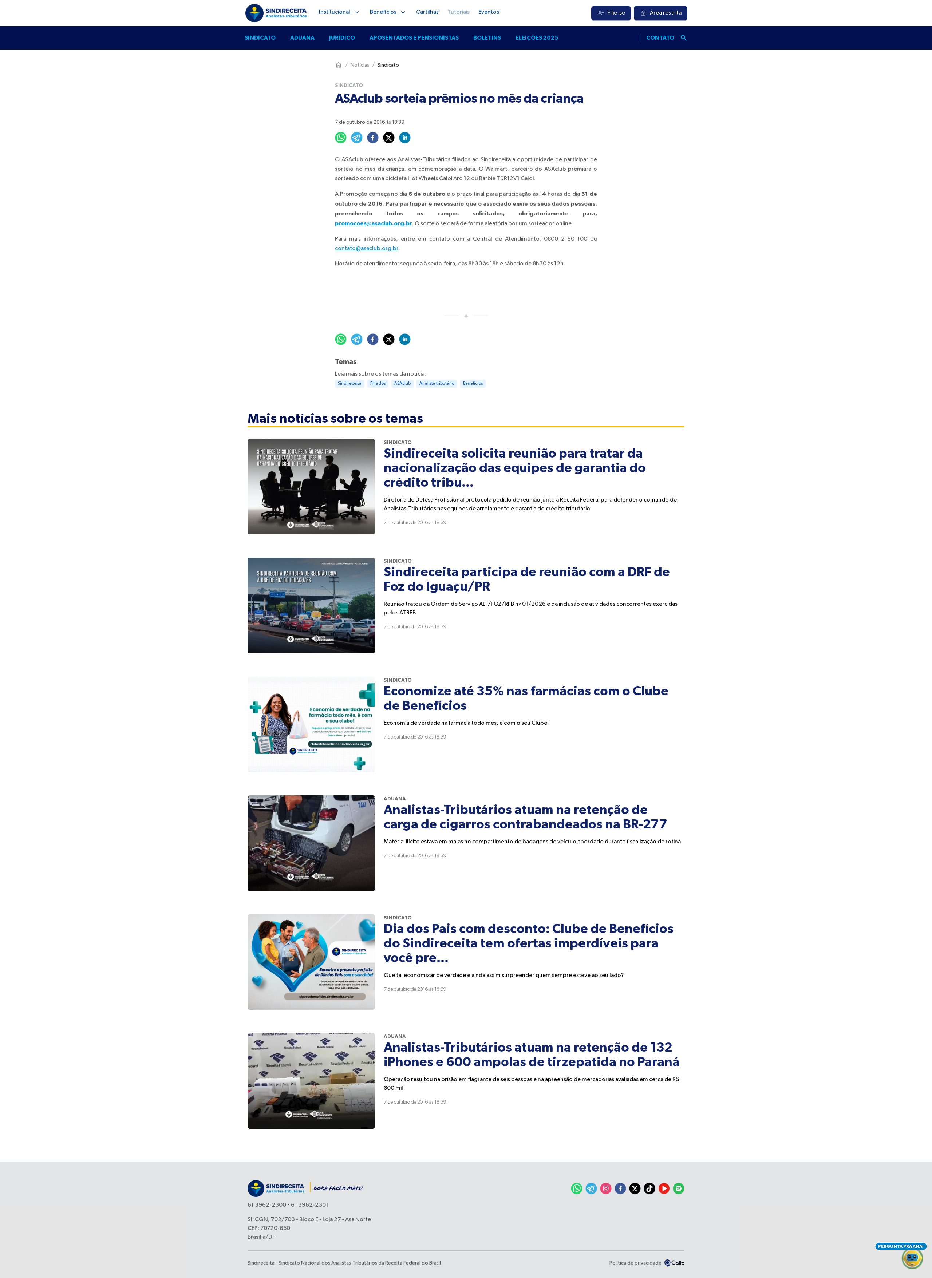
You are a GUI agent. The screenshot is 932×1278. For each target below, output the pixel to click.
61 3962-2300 (267, 1205)
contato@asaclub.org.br (366, 249)
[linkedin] (405, 137)
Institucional (334, 12)
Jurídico (342, 38)
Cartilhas (427, 12)
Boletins (487, 38)
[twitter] (389, 137)
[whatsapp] (341, 137)
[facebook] (373, 137)
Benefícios (383, 12)
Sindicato (260, 38)
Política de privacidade (635, 1263)
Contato (660, 38)
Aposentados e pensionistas (414, 38)
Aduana (302, 38)
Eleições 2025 (537, 38)
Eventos (488, 12)
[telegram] (357, 137)
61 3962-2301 (309, 1205)
